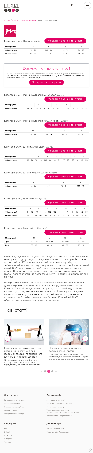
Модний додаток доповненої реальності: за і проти (65, 349)
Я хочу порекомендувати (46, 82)
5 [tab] (56, 371)
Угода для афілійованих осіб (57, 432)
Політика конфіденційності (14, 407)
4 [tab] (52, 371)
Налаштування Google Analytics (59, 416)
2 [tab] (45, 371)
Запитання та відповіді (55, 400)
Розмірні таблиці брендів (14, 414)
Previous (8, 339)
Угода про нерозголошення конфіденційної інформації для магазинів (62, 411)
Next (85, 339)
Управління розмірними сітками (65, 41)
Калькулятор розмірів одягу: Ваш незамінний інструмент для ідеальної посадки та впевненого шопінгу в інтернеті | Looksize (23, 352)
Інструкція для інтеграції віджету (59, 403)
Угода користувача (12, 403)
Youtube (7, 442)
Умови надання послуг (55, 407)
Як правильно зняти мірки (14, 400)
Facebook (8, 435)
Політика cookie (10, 410)
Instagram (8, 439)
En (72, 5)
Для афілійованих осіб (55, 429)
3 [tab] (48, 371)
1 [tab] (41, 371)
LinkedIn (7, 432)
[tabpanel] (26, 343)
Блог (6, 429)
